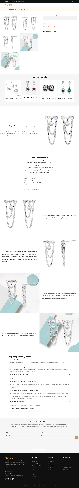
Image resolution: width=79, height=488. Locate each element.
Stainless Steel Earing (67, 469)
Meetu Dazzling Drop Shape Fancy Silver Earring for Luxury (66, 99)
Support (33, 474)
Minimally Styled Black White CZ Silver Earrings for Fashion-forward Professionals (48, 99)
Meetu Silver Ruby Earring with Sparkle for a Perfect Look (30, 98)
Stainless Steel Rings (67, 465)
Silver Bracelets (51, 461)
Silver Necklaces (51, 465)
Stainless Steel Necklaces (68, 462)
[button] (74, 4)
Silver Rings (50, 467)
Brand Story (34, 467)
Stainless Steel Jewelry (36, 465)
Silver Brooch (50, 474)
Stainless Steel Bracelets (67, 467)
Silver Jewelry (15, 9)
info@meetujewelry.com (10, 1)
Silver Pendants (51, 469)
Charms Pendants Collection (53, 471)
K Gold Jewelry (35, 463)
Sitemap (57, 485)
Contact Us (34, 476)
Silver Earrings (22, 9)
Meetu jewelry (8, 9)
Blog (33, 471)
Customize (34, 469)
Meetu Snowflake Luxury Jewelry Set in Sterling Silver (13, 99)
